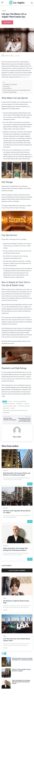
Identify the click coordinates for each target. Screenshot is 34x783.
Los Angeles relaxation (9, 406)
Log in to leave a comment (17, 570)
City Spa (10, 401)
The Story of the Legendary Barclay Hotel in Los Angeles (21, 670)
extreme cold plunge (9, 403)
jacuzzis (26, 403)
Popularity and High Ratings (10, 92)
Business (5, 470)
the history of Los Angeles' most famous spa (15, 410)
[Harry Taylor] (3, 56)
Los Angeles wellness (24, 406)
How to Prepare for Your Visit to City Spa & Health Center (17, 90)
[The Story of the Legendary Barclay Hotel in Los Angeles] (17, 496)
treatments (6, 412)
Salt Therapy (6, 86)
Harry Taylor (9, 55)
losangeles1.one (25, 77)
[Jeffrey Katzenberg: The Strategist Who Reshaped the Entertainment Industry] (17, 533)
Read (29, 483)
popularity (6, 408)
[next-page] (5, 653)
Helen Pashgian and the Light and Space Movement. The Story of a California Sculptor (24, 420)
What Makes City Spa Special (10, 84)
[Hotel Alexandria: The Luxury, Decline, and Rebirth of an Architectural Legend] (17, 458)
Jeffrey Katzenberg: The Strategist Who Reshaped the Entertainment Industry (21, 682)
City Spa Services (7, 88)
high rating (19, 403)
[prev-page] (3, 653)
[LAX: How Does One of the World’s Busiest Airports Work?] (17, 623)
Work (4, 10)
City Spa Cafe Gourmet (20, 401)
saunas (13, 408)
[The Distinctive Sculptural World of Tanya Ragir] (17, 586)
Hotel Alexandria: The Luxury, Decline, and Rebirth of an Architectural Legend (22, 659)
